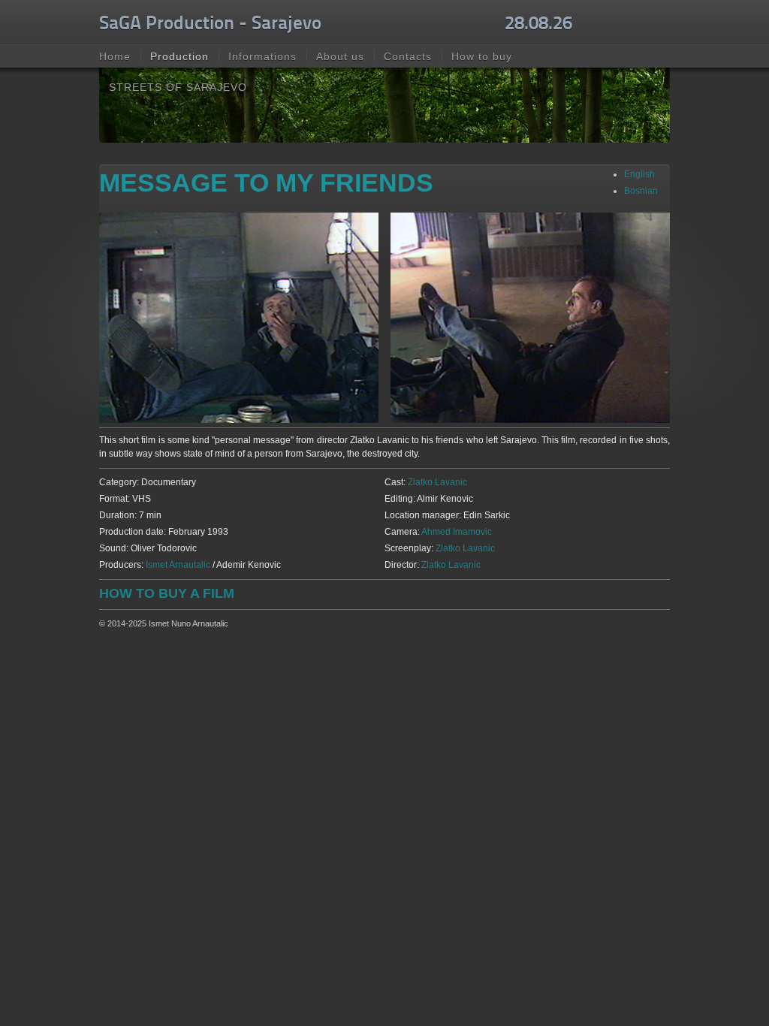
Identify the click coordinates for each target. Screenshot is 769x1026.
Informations (262, 56)
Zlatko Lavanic (437, 482)
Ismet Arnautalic (178, 565)
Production (179, 56)
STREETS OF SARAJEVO (178, 87)
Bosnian (641, 191)
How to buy (481, 56)
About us (340, 56)
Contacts (408, 56)
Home (115, 56)
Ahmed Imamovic (456, 532)
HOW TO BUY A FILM (166, 593)
